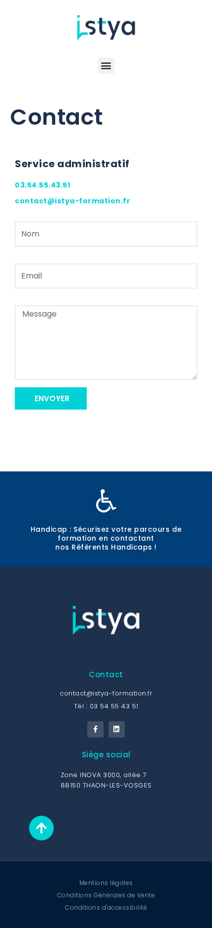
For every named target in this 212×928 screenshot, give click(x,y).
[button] (106, 65)
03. (21, 185)
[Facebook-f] (95, 729)
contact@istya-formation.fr (72, 201)
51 (66, 185)
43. (57, 185)
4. (35, 185)
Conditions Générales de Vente (106, 895)
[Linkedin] (116, 729)
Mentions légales (106, 883)
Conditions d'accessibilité (106, 907)
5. (47, 185)
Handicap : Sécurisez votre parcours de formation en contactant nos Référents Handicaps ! (106, 538)
